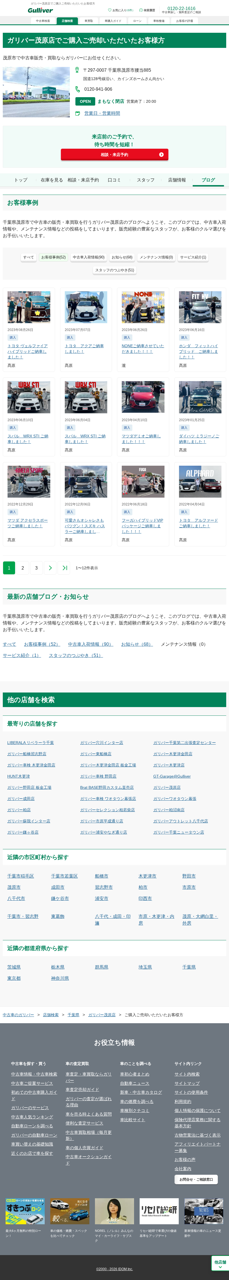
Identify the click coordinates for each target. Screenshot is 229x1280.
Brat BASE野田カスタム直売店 (107, 787)
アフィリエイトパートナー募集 (198, 1147)
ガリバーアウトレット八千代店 (180, 821)
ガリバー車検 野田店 (98, 776)
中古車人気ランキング (32, 1117)
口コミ (114, 180)
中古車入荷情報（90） (90, 644)
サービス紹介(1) (193, 257)
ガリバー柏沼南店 (169, 810)
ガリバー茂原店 (167, 787)
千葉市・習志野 (23, 916)
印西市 (145, 898)
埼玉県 (145, 967)
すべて (28, 257)
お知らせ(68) (122, 257)
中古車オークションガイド (89, 1159)
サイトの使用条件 (191, 1092)
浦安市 (101, 898)
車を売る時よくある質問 (89, 1114)
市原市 (189, 887)
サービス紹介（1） (22, 655)
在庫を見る (52, 180)
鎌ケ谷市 (60, 898)
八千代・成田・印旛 (113, 919)
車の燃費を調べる (137, 1101)
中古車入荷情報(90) (88, 257)
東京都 (14, 978)
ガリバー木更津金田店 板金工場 (108, 765)
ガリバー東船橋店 (95, 754)
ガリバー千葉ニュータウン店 (178, 832)
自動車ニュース (134, 1083)
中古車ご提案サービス (32, 1083)
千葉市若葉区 (64, 876)
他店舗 (220, 1262)
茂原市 (14, 887)
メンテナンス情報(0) (156, 257)
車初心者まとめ (134, 1074)
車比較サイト (132, 1119)
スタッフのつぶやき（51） (76, 655)
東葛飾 (58, 916)
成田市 (58, 887)
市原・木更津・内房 (156, 919)
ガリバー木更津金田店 (172, 754)
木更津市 (147, 876)
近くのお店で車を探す (32, 1153)
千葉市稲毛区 (20, 876)
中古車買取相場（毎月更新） (89, 1135)
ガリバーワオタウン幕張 (174, 798)
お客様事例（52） (42, 644)
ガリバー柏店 (19, 810)
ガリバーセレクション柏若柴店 (107, 810)
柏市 (143, 887)
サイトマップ (187, 1083)
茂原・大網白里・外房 (200, 919)
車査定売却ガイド (82, 1089)
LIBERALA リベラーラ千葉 (30, 742)
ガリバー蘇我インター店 (28, 821)
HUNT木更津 (18, 776)
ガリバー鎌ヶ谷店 (23, 832)
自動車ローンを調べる (32, 1125)
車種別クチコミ (134, 1110)
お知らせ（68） (137, 644)
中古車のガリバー (18, 1015)
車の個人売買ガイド (84, 1147)
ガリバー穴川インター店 (101, 742)
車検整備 (158, 20)
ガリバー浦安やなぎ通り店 (103, 832)
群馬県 (101, 967)
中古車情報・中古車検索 (34, 1074)
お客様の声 (185, 1159)
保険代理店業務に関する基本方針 (198, 1123)
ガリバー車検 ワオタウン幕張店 (108, 798)
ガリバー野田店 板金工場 (29, 787)
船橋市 (101, 876)
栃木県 (58, 967)
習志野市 (104, 887)
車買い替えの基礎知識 (32, 1144)
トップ (20, 180)
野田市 (189, 876)
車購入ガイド (113, 20)
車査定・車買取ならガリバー (89, 1077)
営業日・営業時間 (102, 113)
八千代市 (16, 898)
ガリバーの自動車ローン (34, 1135)
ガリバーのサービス (30, 1107)
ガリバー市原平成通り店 (101, 821)
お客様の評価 (184, 20)
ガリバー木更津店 (169, 765)
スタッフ (146, 180)
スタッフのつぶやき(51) (114, 270)
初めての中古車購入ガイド (34, 1095)
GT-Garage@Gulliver (172, 776)
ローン (137, 20)
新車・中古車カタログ (141, 1092)
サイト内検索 (187, 1074)
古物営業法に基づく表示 (198, 1135)
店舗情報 (177, 180)
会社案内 (183, 1168)
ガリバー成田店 (21, 798)
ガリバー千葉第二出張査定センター (184, 742)
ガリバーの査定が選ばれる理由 (89, 1102)
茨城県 (14, 967)
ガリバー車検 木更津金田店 (31, 765)
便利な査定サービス (84, 1123)
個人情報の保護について (198, 1110)
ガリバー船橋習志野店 (26, 754)
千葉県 (189, 967)
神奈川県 (60, 978)
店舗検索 (51, 1015)
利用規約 (183, 1101)
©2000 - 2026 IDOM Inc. (114, 1269)
